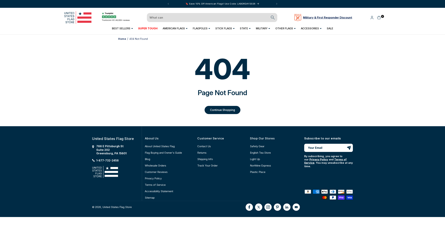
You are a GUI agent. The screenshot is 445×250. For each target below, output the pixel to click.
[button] (122, 28)
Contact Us (204, 146)
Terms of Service (155, 184)
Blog (147, 159)
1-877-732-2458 (107, 160)
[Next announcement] (277, 4)
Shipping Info (205, 159)
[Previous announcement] (168, 4)
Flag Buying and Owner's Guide (163, 152)
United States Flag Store (117, 207)
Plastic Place (257, 172)
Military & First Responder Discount (327, 17)
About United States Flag (160, 146)
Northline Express (260, 165)
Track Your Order (207, 165)
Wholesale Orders (155, 165)
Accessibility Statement (159, 191)
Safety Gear (257, 146)
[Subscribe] (349, 148)
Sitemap (150, 197)
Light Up (255, 159)
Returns (202, 152)
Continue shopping (222, 110)
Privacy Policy (153, 178)
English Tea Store (260, 152)
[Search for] (273, 17)
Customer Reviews (156, 172)
